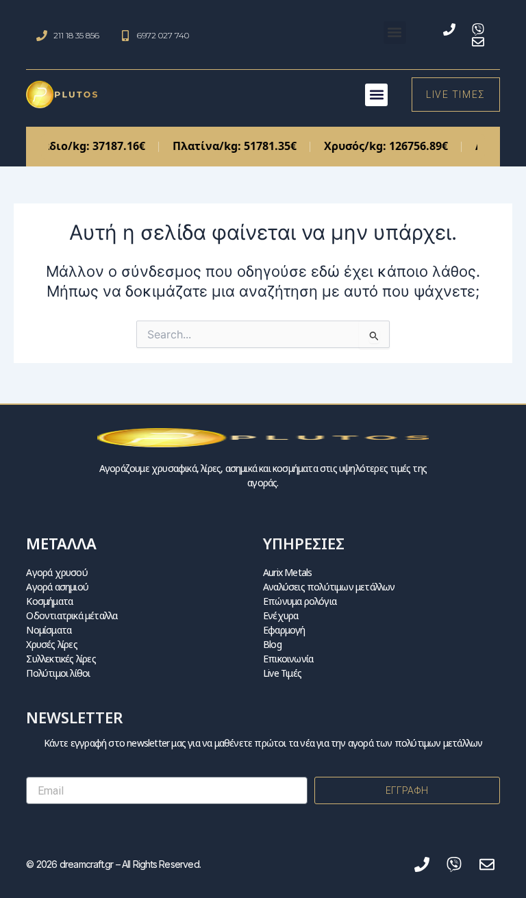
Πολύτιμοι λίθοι (58, 672)
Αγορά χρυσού (56, 572)
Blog (272, 644)
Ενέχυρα (280, 615)
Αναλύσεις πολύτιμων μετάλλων (329, 586)
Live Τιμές (282, 672)
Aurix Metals (287, 572)
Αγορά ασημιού (57, 586)
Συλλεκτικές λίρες (60, 658)
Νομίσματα (48, 629)
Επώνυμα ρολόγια (299, 601)
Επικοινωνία (288, 658)
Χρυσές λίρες (51, 644)
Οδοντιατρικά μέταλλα (71, 615)
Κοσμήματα (49, 601)
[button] (395, 32)
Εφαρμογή (284, 629)
